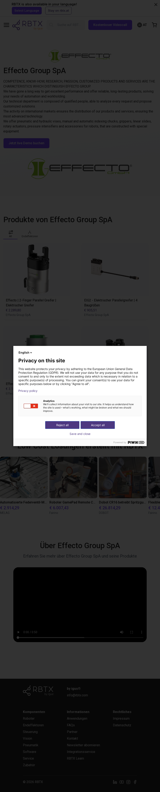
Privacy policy (28, 390)
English (24, 352)
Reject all (62, 425)
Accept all (98, 425)
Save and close (80, 433)
